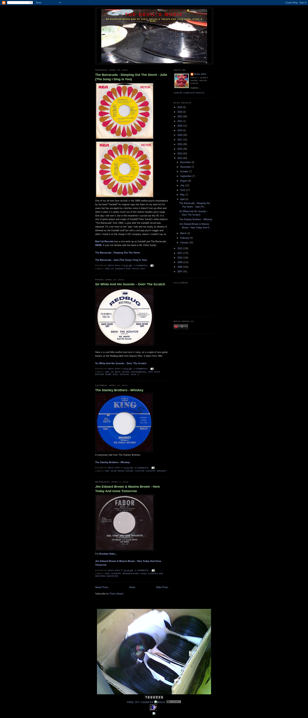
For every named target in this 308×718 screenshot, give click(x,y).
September (186, 176)
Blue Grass (118, 471)
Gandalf (120, 269)
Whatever (112, 576)
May (182, 194)
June (183, 190)
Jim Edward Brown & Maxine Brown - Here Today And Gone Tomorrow (127, 489)
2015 (180, 149)
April (183, 199)
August (184, 180)
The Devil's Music (154, 14)
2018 (180, 135)
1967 (107, 471)
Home (132, 587)
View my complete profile (189, 93)
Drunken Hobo (130, 574)
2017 (180, 139)
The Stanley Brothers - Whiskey (119, 390)
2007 (180, 271)
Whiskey (162, 471)
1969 (107, 269)
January (184, 242)
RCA (143, 269)
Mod (150, 372)
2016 (180, 144)
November (185, 167)
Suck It (135, 374)
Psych (135, 269)
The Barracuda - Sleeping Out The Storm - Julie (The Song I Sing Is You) (131, 77)
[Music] (160, 702)
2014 (180, 153)
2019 (180, 130)
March (183, 233)
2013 (180, 158)
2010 (180, 257)
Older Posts (162, 587)
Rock (157, 372)
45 (112, 269)
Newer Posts (101, 587)
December (185, 162)
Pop (128, 269)
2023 (180, 112)
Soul (115, 374)
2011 (180, 253)
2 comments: (141, 265)
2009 (180, 262)
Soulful (124, 374)
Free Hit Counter (140, 702)
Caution (139, 471)
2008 (180, 267)
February (185, 238)
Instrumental (139, 372)
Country (151, 471)
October (184, 171)
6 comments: (142, 468)
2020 (180, 125)
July (182, 185)
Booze (130, 471)
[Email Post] (152, 265)
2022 (180, 116)
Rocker (99, 374)
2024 (180, 107)
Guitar (125, 372)
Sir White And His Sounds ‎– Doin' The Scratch (130, 284)
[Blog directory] (174, 702)
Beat (117, 372)
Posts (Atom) (116, 593)
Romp (108, 374)
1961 (107, 372)
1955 (107, 574)
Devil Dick (200, 74)
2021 (180, 121)
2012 (180, 248)
